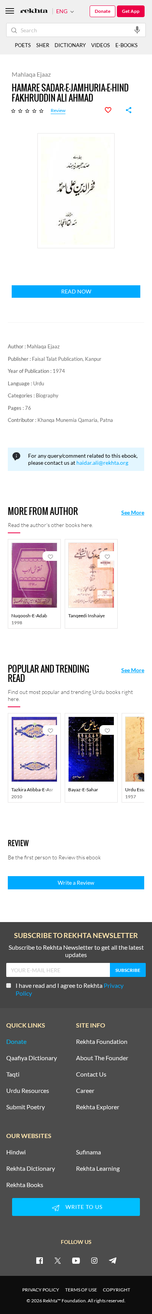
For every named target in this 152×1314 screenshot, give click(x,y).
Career (85, 1090)
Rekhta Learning (98, 1168)
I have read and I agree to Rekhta (70, 989)
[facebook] (39, 1260)
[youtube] (76, 1260)
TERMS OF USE (81, 1290)
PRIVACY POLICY (40, 1290)
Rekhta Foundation (101, 1041)
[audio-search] (137, 29)
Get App (131, 11)
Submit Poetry (25, 1107)
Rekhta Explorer (97, 1107)
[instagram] (94, 1260)
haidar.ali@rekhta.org (102, 462)
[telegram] (112, 1260)
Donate (102, 11)
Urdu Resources (27, 1090)
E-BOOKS (126, 45)
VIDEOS (100, 45)
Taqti (12, 1074)
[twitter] (57, 1260)
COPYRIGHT (116, 1290)
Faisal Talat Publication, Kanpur (66, 359)
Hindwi (16, 1152)
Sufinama (88, 1152)
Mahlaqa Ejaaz (43, 346)
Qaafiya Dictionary (31, 1058)
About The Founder (102, 1058)
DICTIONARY (70, 45)
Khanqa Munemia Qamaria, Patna (75, 420)
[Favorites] (112, 110)
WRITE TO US (84, 1206)
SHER (42, 45)
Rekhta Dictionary (30, 1168)
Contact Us (91, 1074)
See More (132, 512)
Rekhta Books (24, 1185)
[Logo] (34, 11)
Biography (47, 395)
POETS (23, 45)
